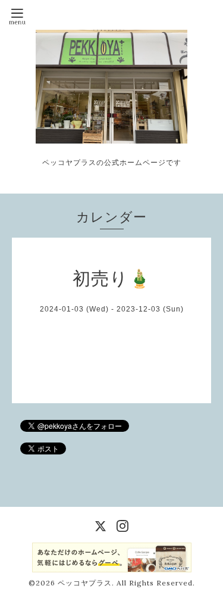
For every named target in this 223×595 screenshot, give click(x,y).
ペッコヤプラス (85, 582)
